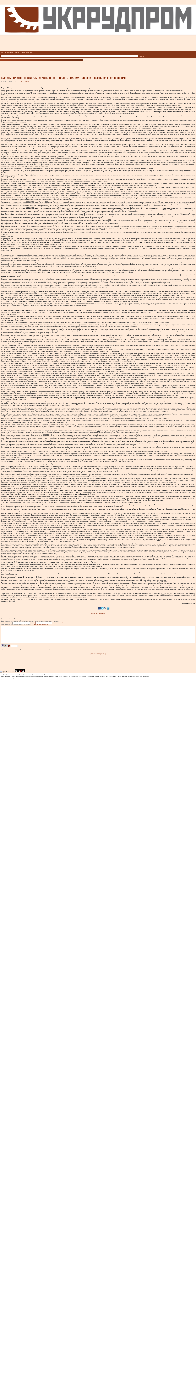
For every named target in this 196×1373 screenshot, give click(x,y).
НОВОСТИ (3, 52)
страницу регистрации (41, 625)
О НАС (31, 52)
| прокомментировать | (98, 654)
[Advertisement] (27, 65)
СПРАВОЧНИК (25, 52)
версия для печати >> (98, 613)
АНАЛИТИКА (10, 52)
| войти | (62, 623)
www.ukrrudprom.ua (38, 676)
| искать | (141, 56)
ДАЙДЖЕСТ (18, 52)
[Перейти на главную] (98, 50)
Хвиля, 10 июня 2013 (22, 81)
